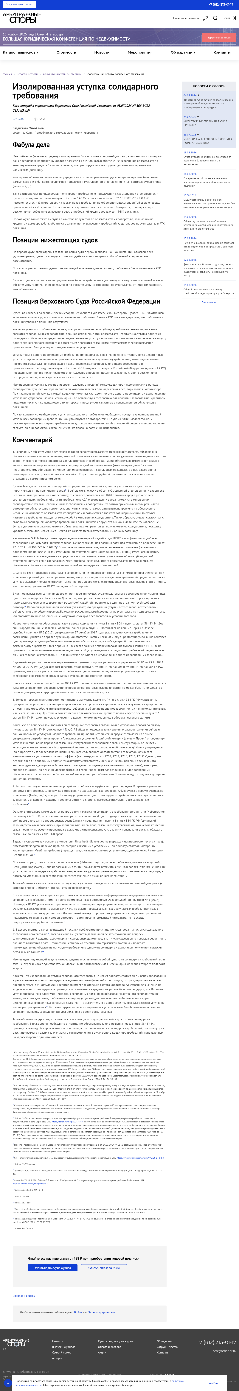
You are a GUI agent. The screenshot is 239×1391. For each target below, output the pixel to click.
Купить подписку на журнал (53, 1268)
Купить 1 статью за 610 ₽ (104, 1268)
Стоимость (66, 52)
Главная (7, 74)
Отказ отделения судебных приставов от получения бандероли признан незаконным (207, 160)
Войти (78, 1312)
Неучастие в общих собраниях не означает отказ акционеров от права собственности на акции (209, 246)
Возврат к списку (24, 1295)
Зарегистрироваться (219, 37)
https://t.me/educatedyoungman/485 (30, 1183)
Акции (102, 1352)
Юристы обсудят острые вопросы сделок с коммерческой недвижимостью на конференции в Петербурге (208, 103)
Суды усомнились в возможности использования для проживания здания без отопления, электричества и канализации (209, 203)
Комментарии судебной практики (62, 74)
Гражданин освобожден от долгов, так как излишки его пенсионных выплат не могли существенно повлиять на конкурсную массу (208, 270)
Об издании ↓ (183, 52)
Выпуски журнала (63, 1347)
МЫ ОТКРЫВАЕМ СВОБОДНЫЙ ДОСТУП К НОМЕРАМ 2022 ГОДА (208, 140)
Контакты (222, 52)
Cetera (169, 1374)
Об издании (165, 1341)
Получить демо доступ (19, 4)
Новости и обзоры (27, 74)
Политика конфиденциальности (99, 1374)
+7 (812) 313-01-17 (221, 4)
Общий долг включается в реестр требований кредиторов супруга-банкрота (209, 291)
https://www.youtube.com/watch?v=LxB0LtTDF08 (140, 1157)
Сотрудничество (167, 1347)
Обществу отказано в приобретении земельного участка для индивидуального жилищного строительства (208, 225)
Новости (102, 52)
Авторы (57, 1358)
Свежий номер (61, 1352)
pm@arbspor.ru (224, 1351)
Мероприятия (140, 52)
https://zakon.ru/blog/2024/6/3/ (67, 1121)
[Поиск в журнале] (215, 18)
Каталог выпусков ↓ (20, 52)
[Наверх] (8, 1383)
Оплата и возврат (109, 1347)
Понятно (213, 1383)
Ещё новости (209, 302)
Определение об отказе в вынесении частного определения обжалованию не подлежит (207, 182)
